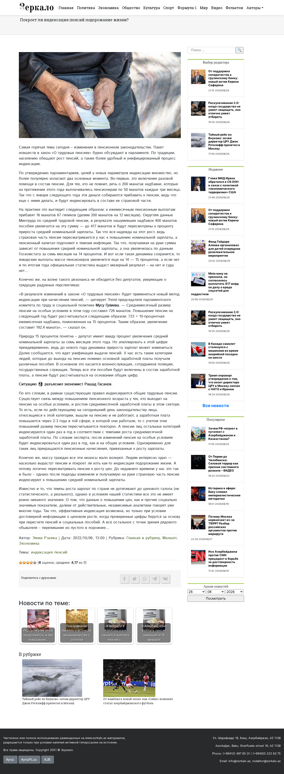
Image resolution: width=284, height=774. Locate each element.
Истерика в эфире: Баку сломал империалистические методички (224, 493)
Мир (204, 7)
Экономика (108, 7)
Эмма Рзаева (44, 538)
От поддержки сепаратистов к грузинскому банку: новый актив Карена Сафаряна (223, 78)
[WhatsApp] (145, 578)
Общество (131, 7)
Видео (216, 7)
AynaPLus (29, 759)
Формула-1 (187, 7)
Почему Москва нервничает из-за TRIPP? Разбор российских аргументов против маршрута (222, 525)
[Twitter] (134, 578)
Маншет (169, 538)
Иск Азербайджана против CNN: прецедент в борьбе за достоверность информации (223, 558)
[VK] (165, 578)
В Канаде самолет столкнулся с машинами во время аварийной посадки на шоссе (223, 350)
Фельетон (234, 7)
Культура (151, 7)
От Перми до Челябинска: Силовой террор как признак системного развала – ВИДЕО (223, 463)
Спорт (168, 7)
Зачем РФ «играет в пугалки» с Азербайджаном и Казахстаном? (223, 434)
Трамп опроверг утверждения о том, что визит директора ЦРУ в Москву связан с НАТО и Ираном (224, 382)
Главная (66, 7)
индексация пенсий (49, 552)
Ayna (10, 759)
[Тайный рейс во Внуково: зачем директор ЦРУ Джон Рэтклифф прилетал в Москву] (52, 678)
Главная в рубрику (143, 538)
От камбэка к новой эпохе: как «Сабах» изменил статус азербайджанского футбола (138, 701)
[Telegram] (155, 578)
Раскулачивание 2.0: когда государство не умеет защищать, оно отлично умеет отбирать (224, 109)
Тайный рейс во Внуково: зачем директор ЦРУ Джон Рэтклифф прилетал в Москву (56, 701)
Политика (86, 7)
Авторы (254, 7)
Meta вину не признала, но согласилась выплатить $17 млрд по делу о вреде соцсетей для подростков (215, 284)
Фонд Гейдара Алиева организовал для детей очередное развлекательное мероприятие (224, 248)
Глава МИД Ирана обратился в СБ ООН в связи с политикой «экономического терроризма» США (223, 185)
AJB (47, 759)
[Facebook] (124, 578)
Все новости (216, 405)
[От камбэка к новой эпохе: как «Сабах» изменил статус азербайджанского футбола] (129, 678)
